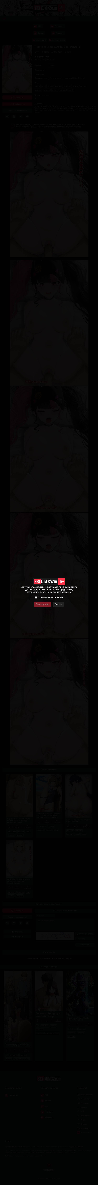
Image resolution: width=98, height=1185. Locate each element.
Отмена (58, 604)
